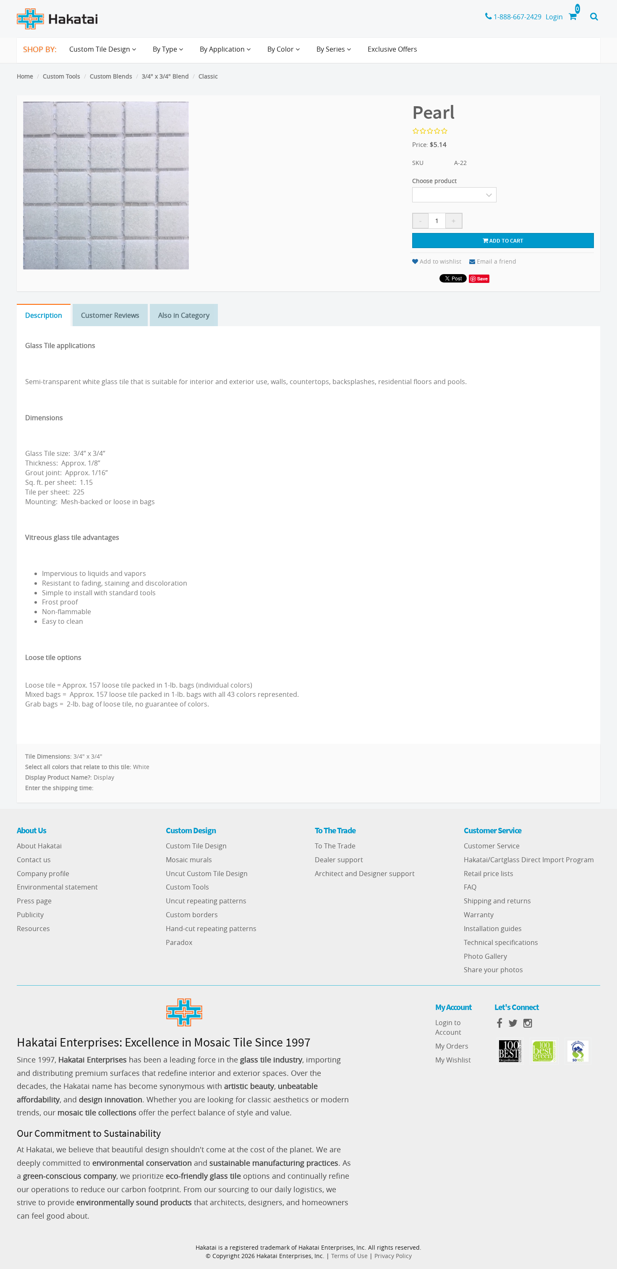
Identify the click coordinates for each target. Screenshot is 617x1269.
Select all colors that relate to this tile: (78, 767)
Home (25, 76)
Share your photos (493, 969)
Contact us (34, 859)
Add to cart (505, 240)
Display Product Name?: (58, 777)
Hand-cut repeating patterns (211, 928)
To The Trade (335, 845)
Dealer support (339, 859)
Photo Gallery (485, 956)
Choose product (434, 181)
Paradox (179, 942)
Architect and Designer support (365, 873)
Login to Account (448, 1027)
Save (482, 278)
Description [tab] (43, 315)
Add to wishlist (440, 261)
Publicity (30, 914)
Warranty (479, 914)
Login (554, 16)
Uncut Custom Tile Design (207, 873)
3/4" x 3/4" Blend (165, 76)
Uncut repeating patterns (206, 900)
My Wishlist (453, 1060)
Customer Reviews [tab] (110, 315)
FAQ (470, 887)
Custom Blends (111, 76)
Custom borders (192, 914)
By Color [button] (281, 49)
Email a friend (496, 261)
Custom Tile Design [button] (100, 49)
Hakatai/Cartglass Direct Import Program (529, 859)
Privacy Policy (393, 1256)
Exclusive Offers (392, 49)
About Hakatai (39, 845)
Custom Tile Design (196, 845)
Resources (33, 928)
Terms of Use (349, 1256)
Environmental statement (57, 887)
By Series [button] (331, 49)
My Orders (451, 1046)
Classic (208, 76)
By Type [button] (166, 49)
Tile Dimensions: (48, 756)
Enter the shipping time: (59, 788)
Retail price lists (488, 873)
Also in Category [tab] (183, 315)
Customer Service (492, 845)
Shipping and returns (497, 900)
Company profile (43, 873)
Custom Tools (61, 76)
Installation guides (493, 928)
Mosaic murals (189, 859)
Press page (34, 900)
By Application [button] (223, 49)
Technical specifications (501, 942)
